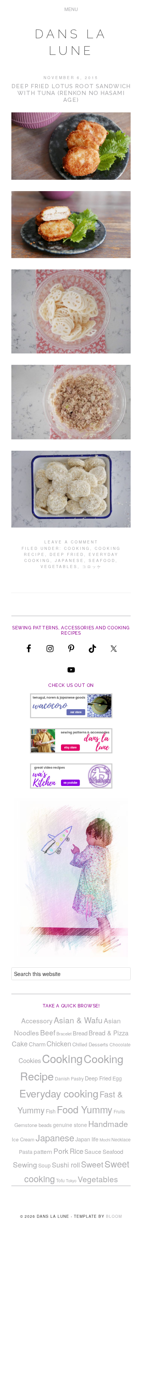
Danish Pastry (69, 1078)
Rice (76, 1151)
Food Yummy (84, 1109)
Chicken (59, 1043)
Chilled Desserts (90, 1044)
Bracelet (64, 1033)
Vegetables (59, 566)
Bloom (114, 1216)
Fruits (119, 1111)
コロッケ (92, 566)
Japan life (86, 1139)
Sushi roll (66, 1164)
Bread (80, 1033)
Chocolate (120, 1044)
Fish (51, 1111)
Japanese (69, 560)
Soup (44, 1165)
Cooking (77, 548)
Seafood (102, 560)
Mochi (105, 1140)
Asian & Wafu (78, 1020)
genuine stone (70, 1124)
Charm (37, 1044)
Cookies (30, 1060)
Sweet (92, 1164)
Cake (20, 1043)
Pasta (26, 1151)
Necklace (121, 1139)
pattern (43, 1151)
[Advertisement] (71, 1316)
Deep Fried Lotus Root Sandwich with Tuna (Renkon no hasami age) (71, 93)
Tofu (60, 1180)
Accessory (37, 1020)
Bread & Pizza (108, 1032)
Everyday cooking (58, 1093)
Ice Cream (23, 1139)
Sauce (92, 1151)
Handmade (108, 1123)
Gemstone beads (33, 1124)
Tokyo (71, 1180)
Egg (117, 1078)
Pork (61, 1151)
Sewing (25, 1164)
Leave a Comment (71, 542)
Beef (47, 1032)
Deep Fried (67, 554)
